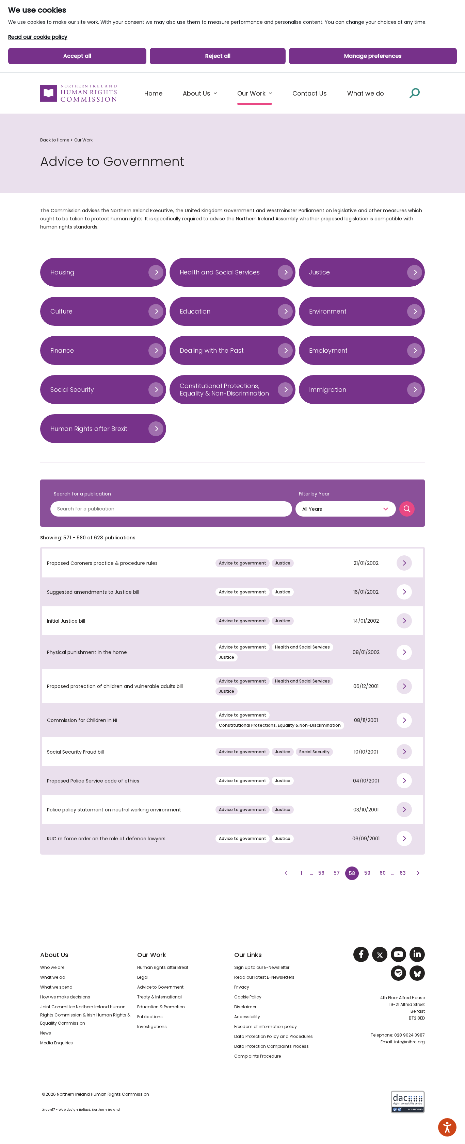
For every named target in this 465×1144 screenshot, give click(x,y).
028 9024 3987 (409, 1035)
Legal (142, 977)
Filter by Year (314, 493)
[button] (200, 93)
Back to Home (54, 140)
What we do (52, 977)
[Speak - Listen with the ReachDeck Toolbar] (447, 1127)
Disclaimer (245, 1007)
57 (337, 873)
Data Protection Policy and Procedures (273, 1036)
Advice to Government (160, 987)
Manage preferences (373, 56)
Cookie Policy (247, 997)
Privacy (241, 987)
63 (404, 872)
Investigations (152, 1026)
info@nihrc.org (409, 1042)
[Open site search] (414, 93)
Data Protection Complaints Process (271, 1046)
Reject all (217, 56)
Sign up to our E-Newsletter (261, 967)
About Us (54, 954)
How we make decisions (65, 997)
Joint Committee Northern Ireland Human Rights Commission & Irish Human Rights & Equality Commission (85, 1015)
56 (321, 873)
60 (384, 872)
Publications (150, 1017)
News (45, 1033)
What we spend (56, 987)
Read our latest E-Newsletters (264, 977)
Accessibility (247, 1017)
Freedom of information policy (265, 1026)
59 (369, 872)
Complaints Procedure (257, 1056)
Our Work (83, 140)
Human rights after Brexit (162, 967)
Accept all (77, 56)
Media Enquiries (56, 1043)
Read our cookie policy (37, 36)
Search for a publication (82, 493)
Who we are (52, 967)
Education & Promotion (161, 1007)
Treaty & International (159, 997)
